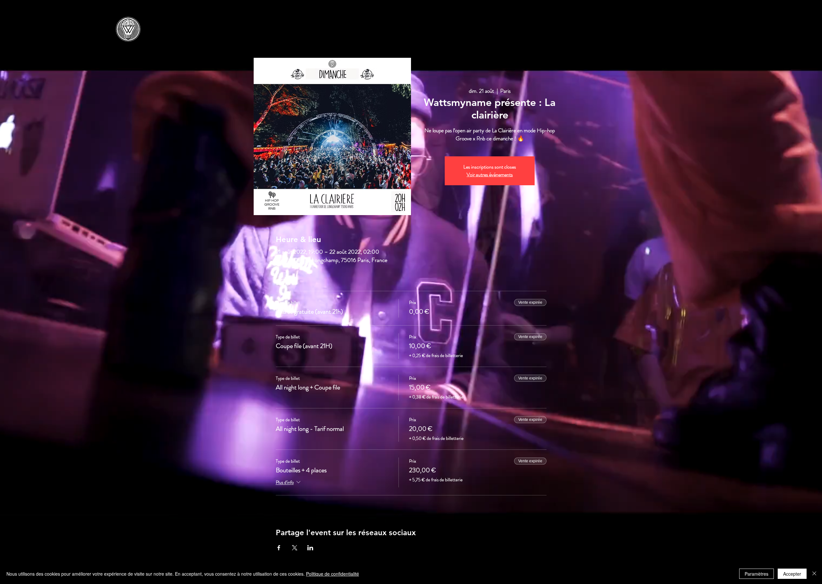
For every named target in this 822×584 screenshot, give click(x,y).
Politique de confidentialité (332, 574)
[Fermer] (814, 574)
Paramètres (756, 574)
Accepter (792, 574)
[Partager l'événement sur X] (295, 547)
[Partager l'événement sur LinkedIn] (310, 547)
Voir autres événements (490, 174)
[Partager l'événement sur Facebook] (279, 547)
